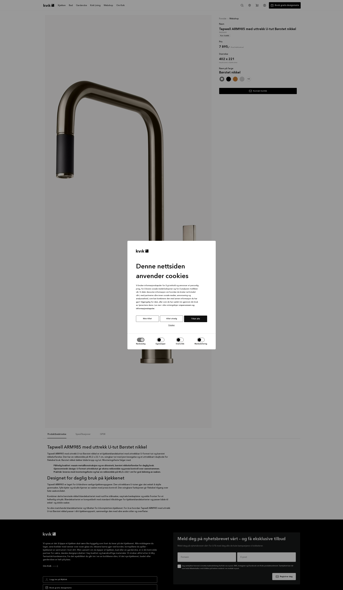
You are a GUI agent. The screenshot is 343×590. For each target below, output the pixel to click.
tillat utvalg (171, 319)
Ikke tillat (147, 319)
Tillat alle (195, 319)
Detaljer (171, 325)
